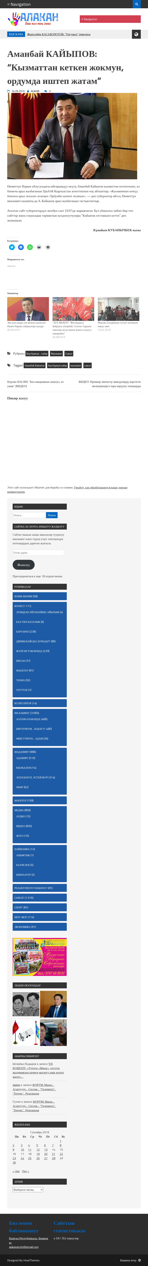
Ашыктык (23, 855)
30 (14, 1162)
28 (53, 1158)
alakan (16, 1085)
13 (45, 1149)
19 (38, 1154)
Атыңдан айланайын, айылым (37, 612)
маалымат (75, 365)
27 (45, 1158)
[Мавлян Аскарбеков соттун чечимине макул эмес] (119, 309)
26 (38, 1158)
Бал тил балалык (28, 622)
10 (22, 1149)
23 (14, 1158)
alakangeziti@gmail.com (24, 1247)
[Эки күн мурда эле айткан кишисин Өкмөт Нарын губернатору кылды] (28, 309)
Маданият (21, 752)
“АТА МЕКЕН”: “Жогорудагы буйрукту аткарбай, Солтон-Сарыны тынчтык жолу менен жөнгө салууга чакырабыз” (72, 328)
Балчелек (23, 865)
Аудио (20, 816)
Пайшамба (22, 849)
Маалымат (56, 353)
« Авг (16, 1171)
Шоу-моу (20, 917)
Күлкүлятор (22, 703)
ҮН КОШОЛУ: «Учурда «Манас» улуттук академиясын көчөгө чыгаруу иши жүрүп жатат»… (38, 1070)
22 (61, 1154)
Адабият (22, 758)
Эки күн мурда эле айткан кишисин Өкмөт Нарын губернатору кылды (26, 324)
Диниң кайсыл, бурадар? (33, 641)
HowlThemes (31, 1260)
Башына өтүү (128, 1260)
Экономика (22, 927)
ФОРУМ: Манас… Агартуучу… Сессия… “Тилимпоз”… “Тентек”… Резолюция (34, 1089)
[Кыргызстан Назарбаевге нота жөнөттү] (26, 1033)
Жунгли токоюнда (29, 651)
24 (22, 1158)
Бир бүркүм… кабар (36, 353)
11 (29, 1149)
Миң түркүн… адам (29, 738)
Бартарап (22, 631)
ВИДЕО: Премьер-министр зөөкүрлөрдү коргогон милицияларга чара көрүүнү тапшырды (110, 384)
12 (38, 1149)
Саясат (68, 353)
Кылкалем (23, 768)
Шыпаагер (23, 875)
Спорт (18, 907)
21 (53, 1154)
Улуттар (22, 690)
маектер (22, 670)
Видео (20, 826)
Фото (19, 836)
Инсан (20, 661)
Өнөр (19, 787)
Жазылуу (23, 564)
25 (29, 1158)
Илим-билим (23, 596)
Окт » (25, 1171)
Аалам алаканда (28, 719)
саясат (87, 365)
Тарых (20, 680)
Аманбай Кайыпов (35, 365)
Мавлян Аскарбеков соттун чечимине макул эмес (118, 324)
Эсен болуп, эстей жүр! (32, 777)
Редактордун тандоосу (30, 888)
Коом (18, 606)
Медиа (19, 810)
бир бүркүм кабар (57, 365)
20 (45, 1154)
